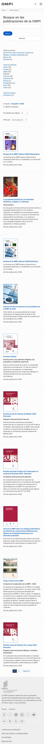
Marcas (6, 57)
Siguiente (26, 671)
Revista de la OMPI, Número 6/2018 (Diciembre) (21, 154)
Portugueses (7, 83)
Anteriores (7, 95)
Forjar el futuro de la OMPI (13, 581)
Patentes (6, 59)
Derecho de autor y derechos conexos (17, 53)
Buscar (7, 33)
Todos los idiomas (9, 65)
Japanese (6, 78)
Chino (5, 87)
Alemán (6, 69)
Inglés (5, 71)
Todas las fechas (9, 93)
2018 (22, 104)
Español (15, 104)
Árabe (5, 67)
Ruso (5, 85)
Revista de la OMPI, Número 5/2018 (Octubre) (20, 261)
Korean (6, 81)
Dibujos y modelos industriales (14, 55)
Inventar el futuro (9, 356)
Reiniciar (22, 38)
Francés (6, 76)
